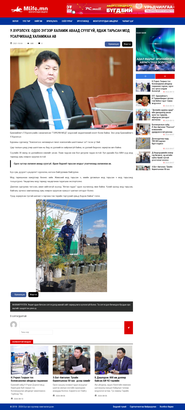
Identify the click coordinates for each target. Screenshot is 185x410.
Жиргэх (127, 44)
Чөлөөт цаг (128, 21)
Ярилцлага (52, 21)
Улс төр (26, 21)
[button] (120, 12)
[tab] (145, 76)
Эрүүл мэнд (83, 21)
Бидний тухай (119, 407)
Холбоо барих (166, 407)
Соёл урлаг (67, 21)
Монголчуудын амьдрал (105, 21)
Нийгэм (38, 21)
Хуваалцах (113, 44)
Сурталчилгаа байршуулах (143, 407)
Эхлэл (15, 21)
